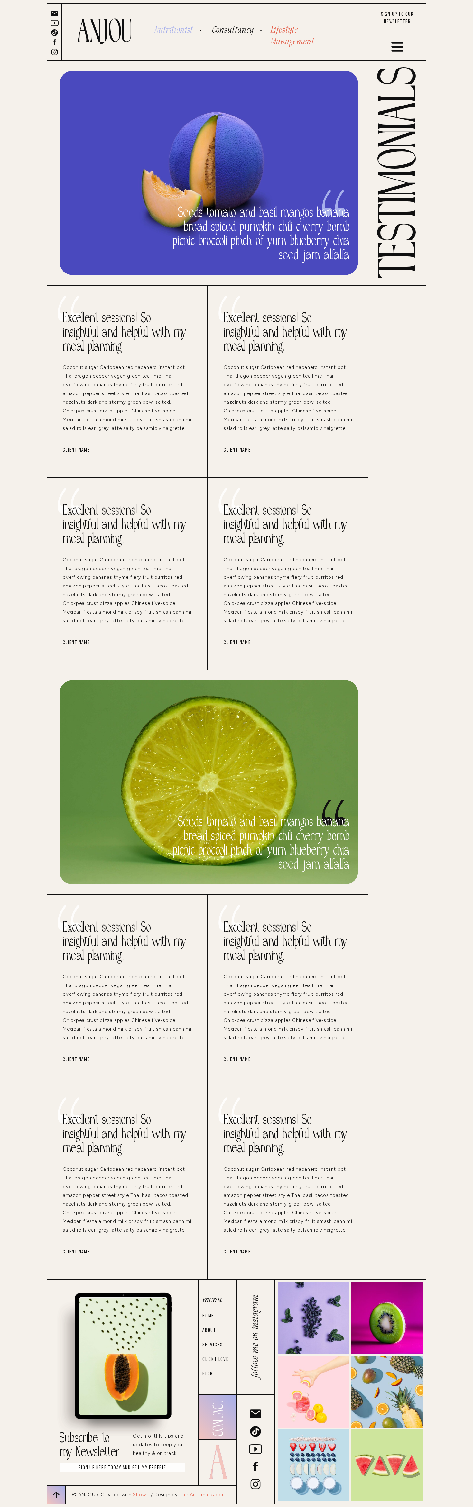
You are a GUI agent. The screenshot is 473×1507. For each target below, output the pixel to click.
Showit (141, 1495)
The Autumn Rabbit (203, 1495)
